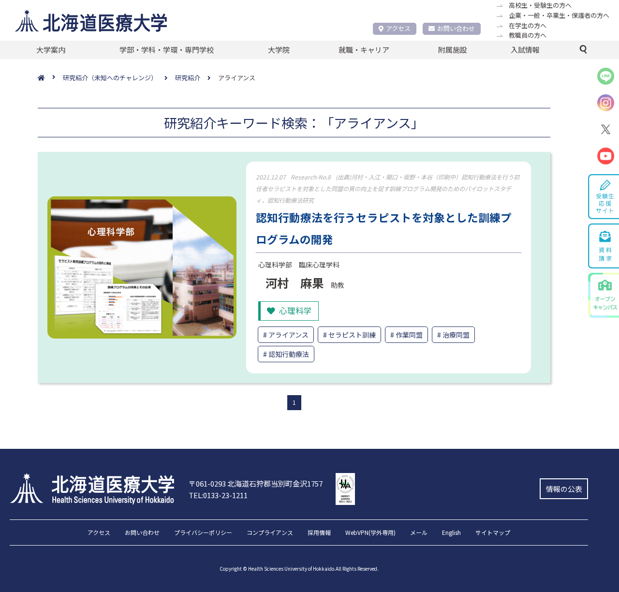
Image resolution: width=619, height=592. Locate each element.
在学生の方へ (527, 25)
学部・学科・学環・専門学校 (166, 49)
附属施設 (452, 49)
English (451, 533)
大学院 (279, 49)
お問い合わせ (456, 28)
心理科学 (295, 310)
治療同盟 (456, 335)
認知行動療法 (288, 354)
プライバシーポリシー (203, 533)
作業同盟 (409, 335)
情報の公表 (564, 489)
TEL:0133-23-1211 (218, 495)
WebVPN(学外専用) (370, 533)
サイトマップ (492, 533)
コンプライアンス (270, 533)
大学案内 (50, 49)
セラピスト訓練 (352, 335)
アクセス (398, 28)
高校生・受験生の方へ (540, 5)
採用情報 (319, 533)
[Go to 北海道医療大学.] (50, 78)
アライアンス (288, 335)
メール (418, 533)
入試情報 (525, 49)
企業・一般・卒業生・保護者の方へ (559, 15)
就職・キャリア (364, 49)
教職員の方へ (527, 35)
